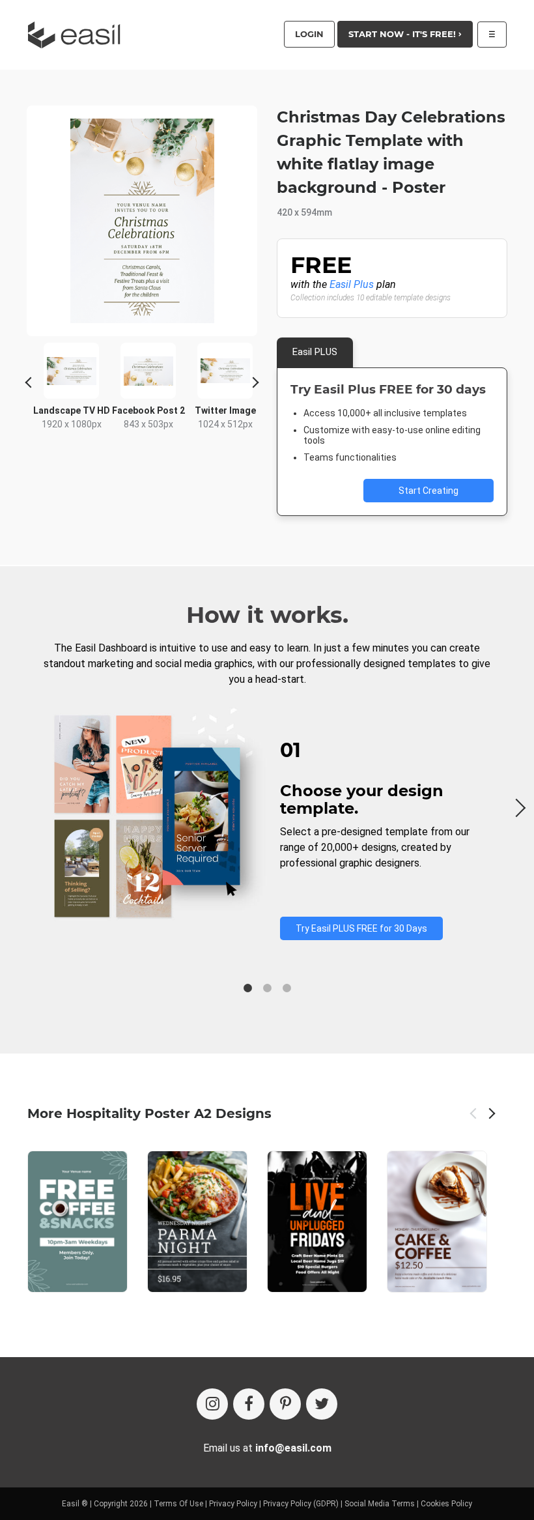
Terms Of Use (178, 1503)
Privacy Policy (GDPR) (301, 1503)
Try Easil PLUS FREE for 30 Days (361, 928)
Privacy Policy (233, 1503)
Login (309, 34)
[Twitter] (321, 1404)
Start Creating (428, 490)
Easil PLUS (314, 352)
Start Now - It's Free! (403, 34)
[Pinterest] (285, 1404)
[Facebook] (248, 1404)
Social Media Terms (379, 1503)
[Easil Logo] (78, 35)
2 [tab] (267, 988)
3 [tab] (286, 988)
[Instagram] (212, 1404)
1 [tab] (247, 988)
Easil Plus (352, 284)
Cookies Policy (446, 1503)
